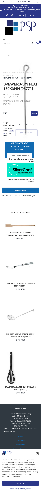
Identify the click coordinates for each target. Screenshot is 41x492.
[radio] (34, 113)
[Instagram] (12, 15)
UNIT (5, 113)
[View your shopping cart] (37, 43)
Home (5, 72)
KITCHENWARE (25, 72)
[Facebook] (7, 15)
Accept (20, 483)
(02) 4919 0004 (20, 426)
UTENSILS (7, 75)
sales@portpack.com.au (20, 423)
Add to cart (28, 132)
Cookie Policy (14, 488)
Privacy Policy (25, 488)
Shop (13, 72)
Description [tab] (20, 190)
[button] (37, 454)
